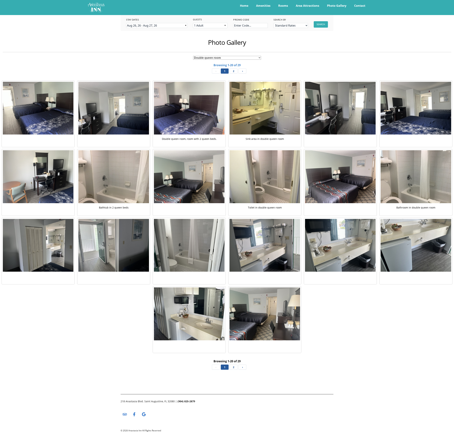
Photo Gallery (336, 6)
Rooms (283, 6)
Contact (359, 6)
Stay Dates (132, 19)
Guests (197, 19)
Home (244, 6)
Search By (279, 19)
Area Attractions (307, 6)
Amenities (263, 6)
